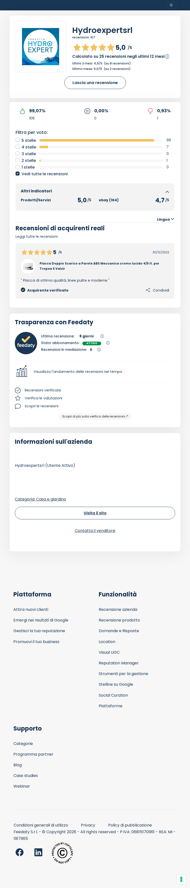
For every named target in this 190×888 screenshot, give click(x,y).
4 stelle (29, 147)
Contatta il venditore (95, 530)
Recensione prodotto (119, 620)
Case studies (25, 775)
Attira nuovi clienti (30, 609)
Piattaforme (110, 706)
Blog (17, 765)
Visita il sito (95, 513)
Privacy (88, 825)
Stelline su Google (116, 684)
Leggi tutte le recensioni (37, 236)
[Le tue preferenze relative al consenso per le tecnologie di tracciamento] (181, 879)
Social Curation (113, 695)
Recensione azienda (118, 609)
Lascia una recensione (95, 83)
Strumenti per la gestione (123, 674)
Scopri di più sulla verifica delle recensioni (93, 416)
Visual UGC (109, 652)
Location (107, 642)
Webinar (21, 786)
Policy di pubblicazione (130, 825)
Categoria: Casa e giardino (40, 499)
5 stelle (29, 140)
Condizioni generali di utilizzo (41, 825)
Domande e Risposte (119, 631)
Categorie (23, 743)
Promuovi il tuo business (36, 642)
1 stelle (28, 167)
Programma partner (33, 754)
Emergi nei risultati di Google (40, 620)
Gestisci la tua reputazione (39, 631)
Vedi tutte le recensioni (45, 174)
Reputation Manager (119, 663)
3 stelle (29, 154)
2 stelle (29, 160)
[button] (95, 371)
